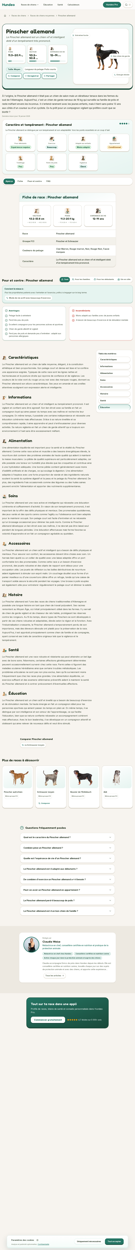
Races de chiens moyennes (42, 15)
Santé (60, 5)
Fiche (20, 181)
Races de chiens (28, 5)
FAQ (48, 181)
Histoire (104, 394)
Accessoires (106, 387)
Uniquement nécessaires (89, 1241)
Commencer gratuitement (48, 1020)
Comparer (15, 76)
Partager (50, 76)
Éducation (48, 5)
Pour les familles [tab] (82, 279)
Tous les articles (53, 975)
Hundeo (8, 4)
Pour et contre (35, 181)
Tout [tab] (66, 279)
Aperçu (9, 181)
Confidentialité (43, 1244)
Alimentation (106, 373)
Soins (103, 380)
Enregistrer (33, 76)
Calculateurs (73, 5)
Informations (106, 366)
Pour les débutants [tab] (105, 279)
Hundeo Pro (112, 4)
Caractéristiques (108, 359)
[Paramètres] (37, 1240)
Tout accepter (114, 1241)
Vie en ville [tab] (125, 279)
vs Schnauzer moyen (34, 745)
